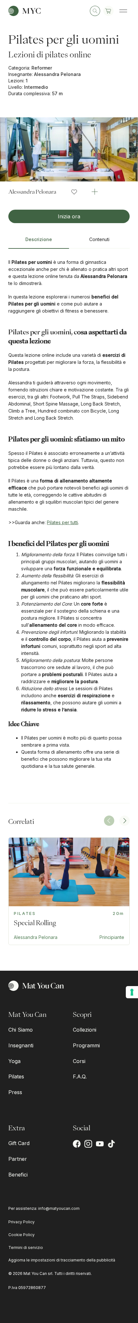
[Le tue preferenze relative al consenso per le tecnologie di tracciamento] (132, 992)
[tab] (38, 242)
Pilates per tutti (62, 522)
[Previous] (109, 821)
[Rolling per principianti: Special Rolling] (69, 891)
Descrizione (38, 239)
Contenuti (99, 239)
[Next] (124, 821)
